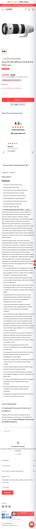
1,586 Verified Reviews (18, 129)
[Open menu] (2, 9)
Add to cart (18, 100)
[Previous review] (4, 152)
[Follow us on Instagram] (9, 506)
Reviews (12, 172)
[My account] (29, 9)
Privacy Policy (5, 525)
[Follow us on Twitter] (6, 506)
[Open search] (26, 9)
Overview (5, 172)
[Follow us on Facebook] (3, 506)
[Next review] (32, 152)
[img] (18, 127)
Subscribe (7, 492)
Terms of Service (13, 525)
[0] (33, 9)
